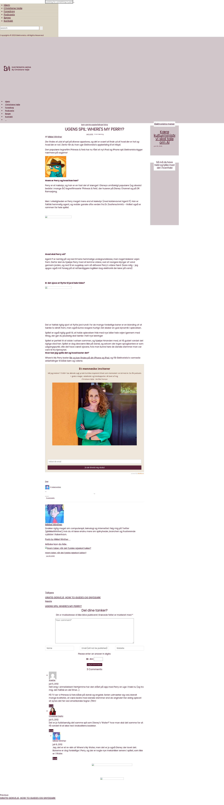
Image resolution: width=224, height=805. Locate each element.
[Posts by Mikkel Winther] (47, 487)
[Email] (45, 495)
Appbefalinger (97, 124)
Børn (83, 124)
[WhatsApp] (46, 495)
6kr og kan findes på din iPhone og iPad (89, 357)
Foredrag (9, 11)
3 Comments (50, 498)
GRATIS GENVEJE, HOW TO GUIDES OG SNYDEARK (27, 798)
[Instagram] (143, 767)
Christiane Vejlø (13, 8)
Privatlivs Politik (73, 769)
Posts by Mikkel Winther (57, 539)
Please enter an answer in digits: (94, 653)
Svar (51, 705)
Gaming (88, 124)
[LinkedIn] (48, 495)
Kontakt (8, 20)
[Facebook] (45, 491)
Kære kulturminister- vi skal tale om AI (167, 137)
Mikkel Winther (55, 136)
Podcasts (9, 14)
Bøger (7, 17)
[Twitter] (94, 493)
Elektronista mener (164, 124)
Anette (52, 680)
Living (106, 124)
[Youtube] (143, 770)
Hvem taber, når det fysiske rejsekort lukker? (65, 552)
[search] (6, 119)
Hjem (7, 5)
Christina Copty (56, 716)
